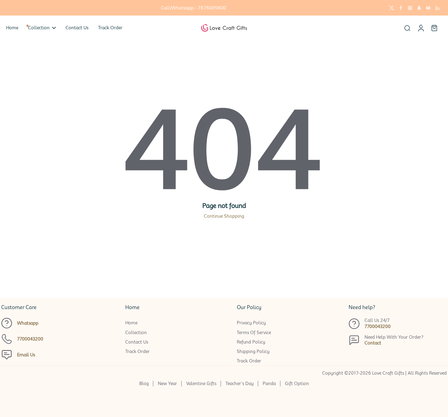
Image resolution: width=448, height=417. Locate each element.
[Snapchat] (419, 8)
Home (131, 322)
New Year (167, 383)
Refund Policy (251, 342)
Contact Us (136, 342)
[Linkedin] (437, 8)
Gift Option (297, 383)
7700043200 (30, 339)
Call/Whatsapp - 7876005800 (193, 8)
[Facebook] (400, 8)
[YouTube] (428, 8)
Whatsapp (27, 323)
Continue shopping (224, 216)
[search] (407, 28)
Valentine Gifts (201, 383)
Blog (144, 383)
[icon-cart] (434, 28)
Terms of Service (254, 332)
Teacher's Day (240, 383)
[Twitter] (391, 8)
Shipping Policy (253, 351)
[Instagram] (409, 8)
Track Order (137, 351)
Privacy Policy (251, 322)
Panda (269, 383)
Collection (136, 332)
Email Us (26, 354)
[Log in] (420, 28)
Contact (372, 342)
